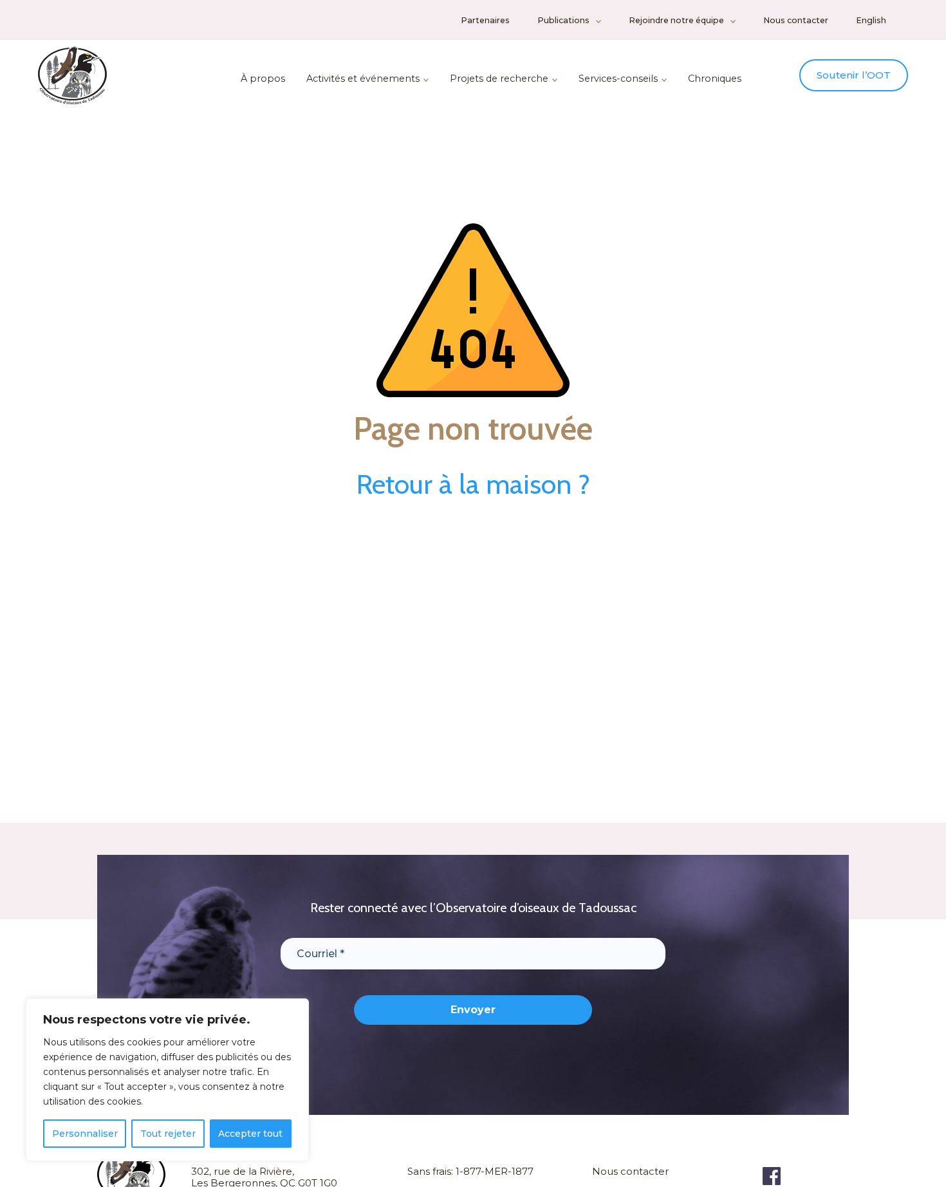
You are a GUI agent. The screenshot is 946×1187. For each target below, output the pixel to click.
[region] (167, 1079)
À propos (263, 78)
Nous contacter (795, 20)
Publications (563, 20)
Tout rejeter (168, 1133)
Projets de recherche (499, 78)
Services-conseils (618, 78)
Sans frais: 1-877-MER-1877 (470, 1171)
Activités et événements (363, 78)
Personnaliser (85, 1133)
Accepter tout (250, 1133)
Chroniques (714, 78)
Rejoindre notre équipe (676, 20)
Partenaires (485, 20)
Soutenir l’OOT (854, 75)
